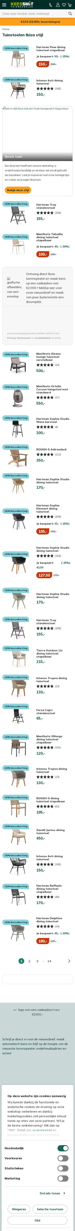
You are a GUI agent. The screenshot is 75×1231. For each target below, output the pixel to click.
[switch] (63, 1158)
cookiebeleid (42, 1130)
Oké (37, 1220)
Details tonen (50, 1193)
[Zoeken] (70, 13)
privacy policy (18, 1135)
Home (5, 29)
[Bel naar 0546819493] (51, 5)
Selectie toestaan (50, 1209)
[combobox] (32, 13)
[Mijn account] (58, 5)
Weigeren (19, 1209)
